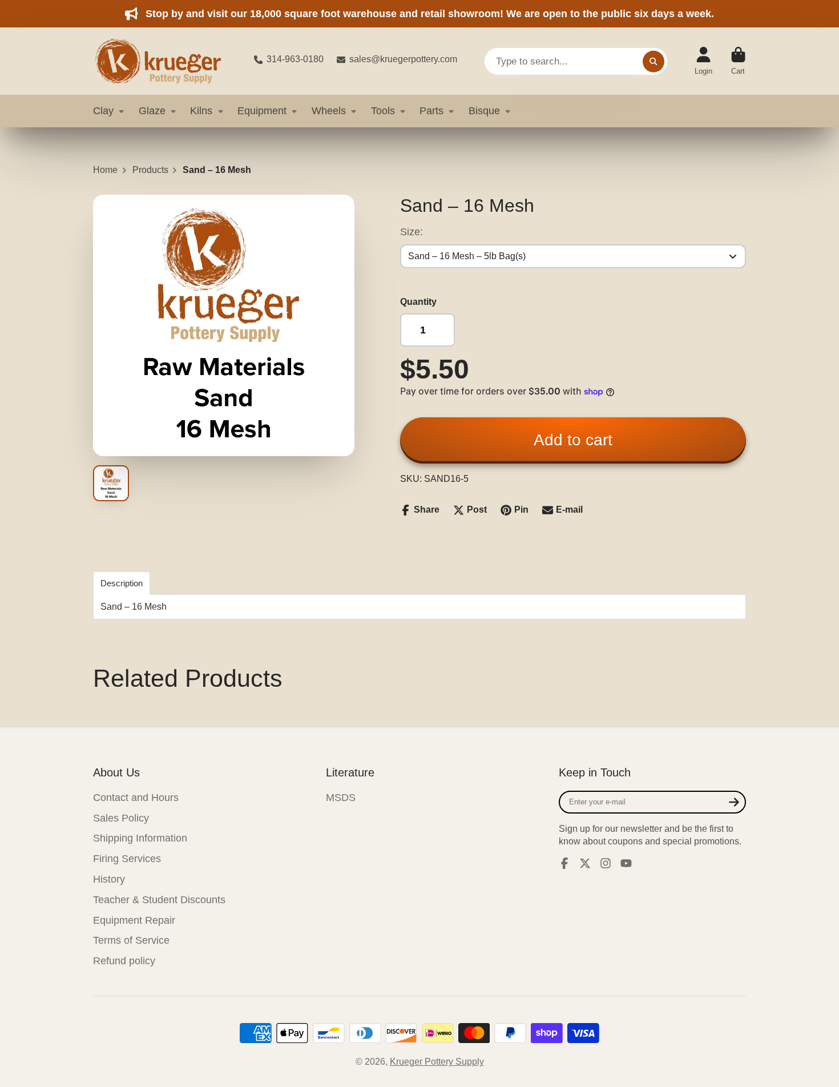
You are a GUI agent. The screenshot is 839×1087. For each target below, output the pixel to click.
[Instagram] (605, 863)
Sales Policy (121, 818)
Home (105, 170)
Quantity (418, 302)
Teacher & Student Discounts (159, 899)
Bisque (484, 110)
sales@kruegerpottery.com (403, 59)
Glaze (152, 110)
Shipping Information (140, 838)
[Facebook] (564, 863)
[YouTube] (626, 863)
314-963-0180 (295, 59)
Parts (431, 110)
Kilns (201, 110)
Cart (738, 61)
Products (150, 170)
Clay (103, 110)
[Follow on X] (585, 863)
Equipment (262, 110)
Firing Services (127, 858)
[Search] (653, 61)
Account (703, 61)
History (109, 879)
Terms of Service (131, 940)
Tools (383, 110)
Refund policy (124, 961)
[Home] (164, 61)
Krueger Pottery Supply (437, 1061)
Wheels (329, 110)
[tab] (121, 583)
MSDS (341, 797)
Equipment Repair (134, 920)
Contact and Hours (136, 797)
